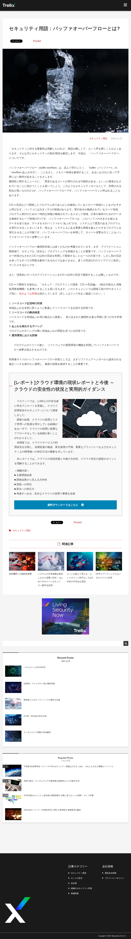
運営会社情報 (110, 873)
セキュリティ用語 (98, 138)
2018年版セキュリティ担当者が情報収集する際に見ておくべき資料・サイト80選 (59, 795)
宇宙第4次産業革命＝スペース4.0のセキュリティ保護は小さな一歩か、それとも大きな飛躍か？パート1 (68, 766)
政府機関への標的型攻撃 (20, 574)
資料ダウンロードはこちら (63, 505)
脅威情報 (75, 893)
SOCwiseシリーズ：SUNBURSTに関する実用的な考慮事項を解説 (52, 810)
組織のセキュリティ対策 (81, 888)
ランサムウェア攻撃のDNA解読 (37, 732)
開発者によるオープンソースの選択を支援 (42, 700)
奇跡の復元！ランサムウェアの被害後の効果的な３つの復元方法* (52, 781)
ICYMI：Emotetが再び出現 (35, 716)
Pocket (37, 41)
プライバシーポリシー (114, 878)
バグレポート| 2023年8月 (35, 667)
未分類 (74, 883)
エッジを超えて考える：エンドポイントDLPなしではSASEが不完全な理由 (80, 578)
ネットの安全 (76, 878)
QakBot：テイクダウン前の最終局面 (39, 683)
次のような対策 (28, 293)
